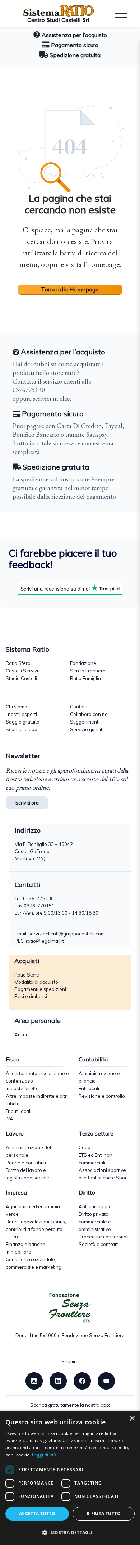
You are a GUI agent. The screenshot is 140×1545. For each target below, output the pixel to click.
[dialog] (70, 1478)
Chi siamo (16, 707)
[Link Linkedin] (58, 1380)
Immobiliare (18, 1252)
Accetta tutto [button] (37, 1513)
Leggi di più (44, 1455)
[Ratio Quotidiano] (53, 13)
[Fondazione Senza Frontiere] (70, 1308)
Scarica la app (21, 729)
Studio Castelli (21, 678)
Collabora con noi (89, 714)
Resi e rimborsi (30, 996)
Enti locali (89, 1088)
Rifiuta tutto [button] (104, 1513)
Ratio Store (26, 975)
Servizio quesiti (86, 729)
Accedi (22, 1034)
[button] (70, 1532)
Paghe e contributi (26, 1162)
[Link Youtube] (106, 1380)
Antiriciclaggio (94, 1206)
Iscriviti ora (27, 803)
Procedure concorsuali (104, 1237)
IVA (9, 1119)
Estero (13, 1237)
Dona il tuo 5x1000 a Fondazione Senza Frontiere (70, 1335)
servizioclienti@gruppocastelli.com (66, 934)
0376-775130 (38, 898)
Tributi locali (18, 1111)
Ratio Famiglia (85, 678)
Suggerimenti (84, 722)
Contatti (78, 707)
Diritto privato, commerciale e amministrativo (95, 1221)
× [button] (132, 1418)
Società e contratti (99, 1244)
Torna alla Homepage (70, 289)
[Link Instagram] (34, 1380)
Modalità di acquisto (36, 982)
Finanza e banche (25, 1244)
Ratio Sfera (18, 663)
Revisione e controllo (102, 1096)
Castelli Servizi (22, 671)
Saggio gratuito (22, 722)
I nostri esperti (21, 714)
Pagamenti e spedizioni (40, 989)
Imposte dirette (22, 1088)
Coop (84, 1147)
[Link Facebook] (82, 1380)
